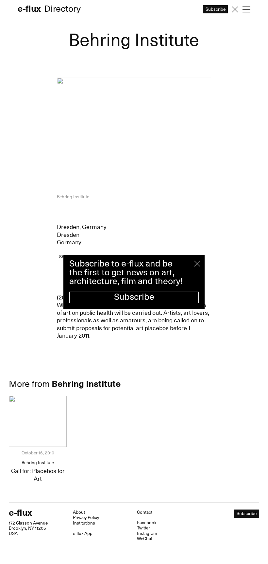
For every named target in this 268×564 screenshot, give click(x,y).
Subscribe (134, 297)
